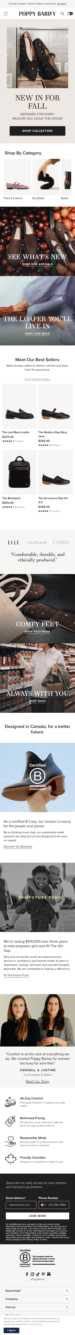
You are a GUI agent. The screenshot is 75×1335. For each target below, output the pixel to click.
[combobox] (43, 1205)
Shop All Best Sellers (37, 379)
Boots (64, 198)
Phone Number (48, 1198)
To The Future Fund (16, 975)
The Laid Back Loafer (15, 432)
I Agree (11, 1330)
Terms (44, 1239)
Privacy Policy (33, 1239)
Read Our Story (37, 1081)
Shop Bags (37, 701)
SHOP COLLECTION (37, 131)
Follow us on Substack (49, 1274)
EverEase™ (46, 177)
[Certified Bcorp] (37, 1259)
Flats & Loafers (17, 177)
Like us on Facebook (27, 1274)
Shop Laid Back (37, 333)
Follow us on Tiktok (38, 1274)
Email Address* (16, 1198)
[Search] (62, 13)
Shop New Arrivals (37, 264)
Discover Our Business (18, 846)
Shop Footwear (37, 631)
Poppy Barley (37, 14)
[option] (37, 5)
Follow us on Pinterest (43, 1274)
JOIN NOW (37, 1216)
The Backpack (11, 498)
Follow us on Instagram (32, 1274)
